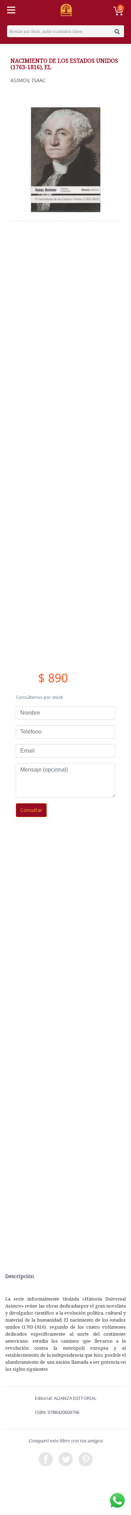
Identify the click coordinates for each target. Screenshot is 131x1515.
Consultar (31, 810)
